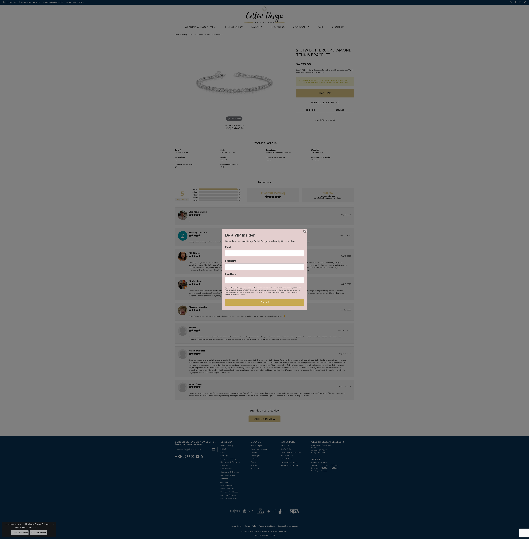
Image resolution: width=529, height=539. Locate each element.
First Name (230, 261)
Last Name (230, 274)
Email (228, 247)
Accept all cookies (38, 532)
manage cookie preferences (27, 527)
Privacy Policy (41, 524)
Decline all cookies (20, 532)
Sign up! (265, 302)
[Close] (304, 231)
